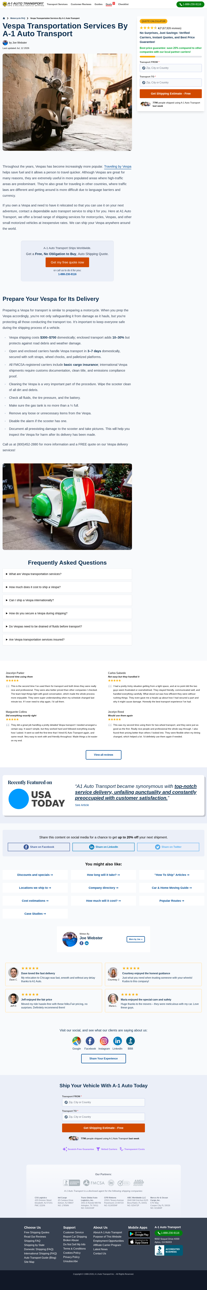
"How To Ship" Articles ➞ (171, 874)
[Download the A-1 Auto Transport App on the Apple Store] (139, 1242)
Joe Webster (19, 42)
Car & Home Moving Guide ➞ (172, 887)
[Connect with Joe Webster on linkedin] (87, 943)
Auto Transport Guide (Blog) (40, 1257)
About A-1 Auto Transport (107, 1232)
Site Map (29, 1262)
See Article (82, 805)
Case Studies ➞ (35, 913)
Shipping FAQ (32, 1240)
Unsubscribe (70, 1261)
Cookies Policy (72, 1252)
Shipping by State (34, 1245)
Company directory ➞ (103, 887)
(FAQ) (50, 1249)
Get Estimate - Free (171, 93)
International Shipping (37, 1253)
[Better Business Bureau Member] (169, 1250)
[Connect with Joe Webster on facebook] (81, 943)
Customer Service (73, 1232)
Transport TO (148, 76)
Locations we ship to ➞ (35, 887)
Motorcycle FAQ (17, 18)
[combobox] (171, 68)
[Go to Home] (4, 18)
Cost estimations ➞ (35, 900)
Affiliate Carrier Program (107, 1245)
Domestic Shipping (35, 1249)
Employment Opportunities (108, 1240)
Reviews (81, 4)
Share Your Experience (103, 1058)
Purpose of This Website (107, 1236)
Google (76, 1048)
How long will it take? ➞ (103, 874)
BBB (130, 1048)
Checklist (123, 4)
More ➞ (135, 939)
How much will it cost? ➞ (103, 900)
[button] (190, 4)
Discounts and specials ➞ (35, 874)
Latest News (100, 1249)
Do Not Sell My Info (74, 1244)
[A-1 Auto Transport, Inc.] (23, 4)
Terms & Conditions (74, 1248)
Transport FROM (149, 62)
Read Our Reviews (35, 1236)
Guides (99, 4)
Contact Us (99, 1253)
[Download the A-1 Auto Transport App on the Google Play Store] (139, 1234)
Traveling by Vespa (117, 166)
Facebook (90, 1048)
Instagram (104, 1048)
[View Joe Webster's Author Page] (70, 939)
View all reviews (103, 754)
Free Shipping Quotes (36, 1232)
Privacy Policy (71, 1257)
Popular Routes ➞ (171, 900)
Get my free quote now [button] (67, 262)
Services (57, 4)
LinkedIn (117, 1048)
